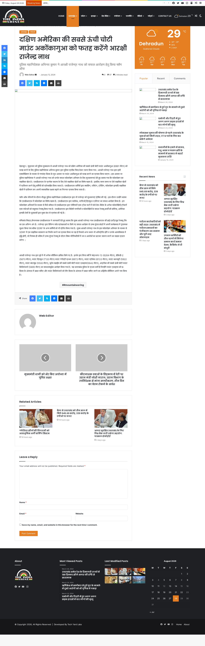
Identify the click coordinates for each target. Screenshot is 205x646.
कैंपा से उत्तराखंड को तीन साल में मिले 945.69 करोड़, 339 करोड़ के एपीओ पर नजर (73, 413)
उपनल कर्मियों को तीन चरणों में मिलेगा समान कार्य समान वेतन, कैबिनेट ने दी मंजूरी (174, 242)
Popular (144, 78)
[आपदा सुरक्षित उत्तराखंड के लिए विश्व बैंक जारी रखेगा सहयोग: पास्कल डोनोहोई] (110, 418)
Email (22, 513)
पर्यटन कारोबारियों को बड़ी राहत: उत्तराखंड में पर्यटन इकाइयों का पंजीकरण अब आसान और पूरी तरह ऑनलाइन (150, 229)
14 (176, 586)
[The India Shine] (13, 16)
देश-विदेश (105, 16)
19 (164, 592)
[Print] (58, 83)
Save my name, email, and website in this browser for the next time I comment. (59, 525)
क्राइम (93, 16)
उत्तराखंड (72, 16)
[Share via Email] (51, 83)
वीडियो (139, 16)
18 (158, 592)
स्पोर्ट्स (150, 16)
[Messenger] (44, 83)
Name (23, 502)
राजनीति (129, 16)
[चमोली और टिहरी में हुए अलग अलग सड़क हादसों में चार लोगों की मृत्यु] (147, 122)
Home (61, 16)
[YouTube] (24, 587)
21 (176, 592)
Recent (161, 78)
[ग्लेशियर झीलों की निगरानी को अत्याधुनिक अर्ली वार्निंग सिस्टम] (35, 418)
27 (170, 598)
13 (170, 586)
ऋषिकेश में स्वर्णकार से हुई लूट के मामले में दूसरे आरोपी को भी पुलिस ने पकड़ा (162, 109)
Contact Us (164, 16)
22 (181, 592)
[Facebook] (22, 83)
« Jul (152, 612)
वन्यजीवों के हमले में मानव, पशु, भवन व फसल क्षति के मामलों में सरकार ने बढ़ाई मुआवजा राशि (171, 152)
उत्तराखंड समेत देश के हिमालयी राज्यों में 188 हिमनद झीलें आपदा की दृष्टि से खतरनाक (171, 94)
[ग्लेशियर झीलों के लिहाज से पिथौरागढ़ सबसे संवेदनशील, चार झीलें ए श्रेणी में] (139, 579)
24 (152, 598)
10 (153, 586)
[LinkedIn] (5, 60)
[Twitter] (30, 83)
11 (158, 586)
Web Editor (29, 75)
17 (153, 592)
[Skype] (37, 83)
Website (79, 513)
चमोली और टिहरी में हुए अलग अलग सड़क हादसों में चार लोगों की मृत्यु (171, 121)
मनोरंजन (117, 16)
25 (158, 598)
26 (164, 598)
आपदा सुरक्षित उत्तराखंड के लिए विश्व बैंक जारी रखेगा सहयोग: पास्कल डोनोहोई (70, 3)
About (187, 624)
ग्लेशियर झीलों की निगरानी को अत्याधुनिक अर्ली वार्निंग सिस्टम (34, 432)
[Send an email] (36, 75)
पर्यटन (83, 16)
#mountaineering (74, 284)
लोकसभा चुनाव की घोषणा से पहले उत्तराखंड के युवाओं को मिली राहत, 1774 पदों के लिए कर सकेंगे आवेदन (161, 136)
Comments (179, 78)
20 (170, 592)
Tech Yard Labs (75, 624)
